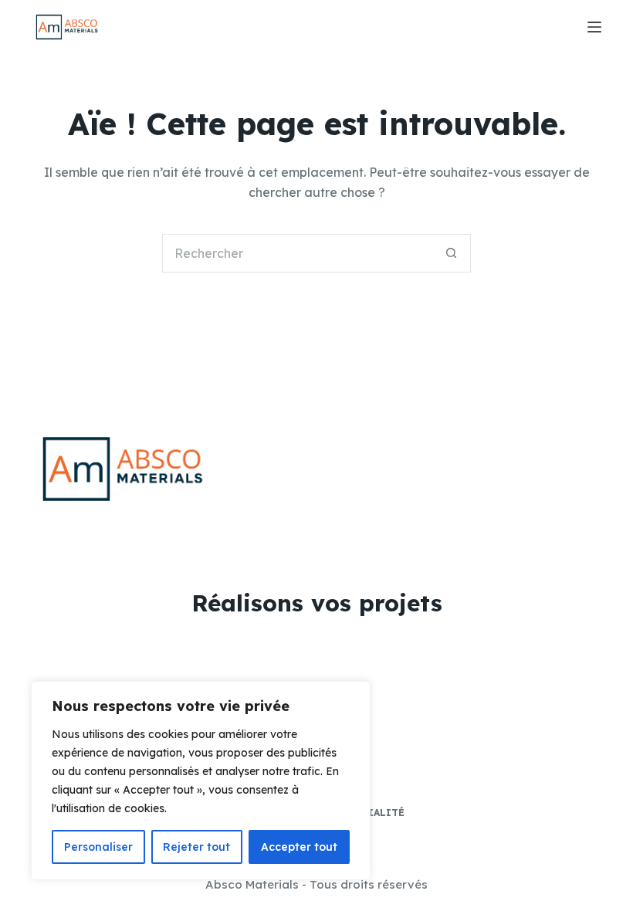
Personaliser (98, 847)
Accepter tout (299, 847)
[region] (201, 780)
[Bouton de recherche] (451, 253)
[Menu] (594, 27)
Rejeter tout (196, 847)
